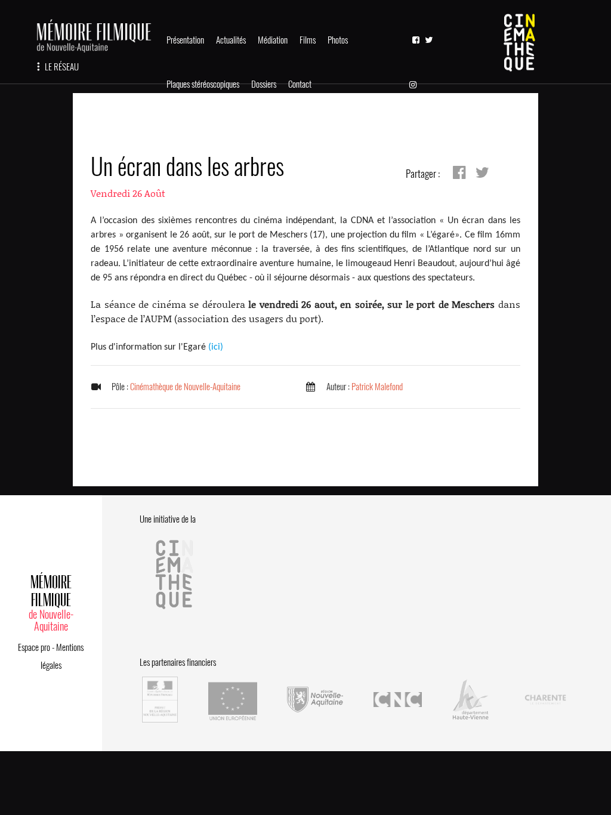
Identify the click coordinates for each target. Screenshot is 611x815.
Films (308, 40)
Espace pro (34, 647)
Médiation (273, 40)
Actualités (231, 40)
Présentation (185, 40)
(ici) (215, 347)
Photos (338, 40)
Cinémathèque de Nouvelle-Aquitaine (185, 387)
